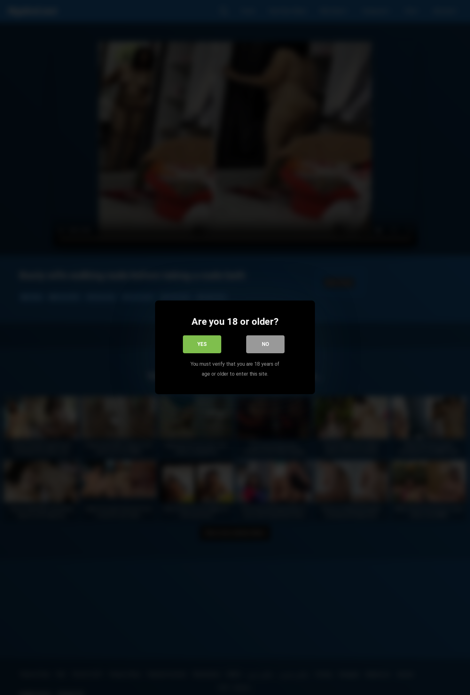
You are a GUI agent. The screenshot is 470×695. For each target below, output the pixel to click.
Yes (202, 344)
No (265, 344)
